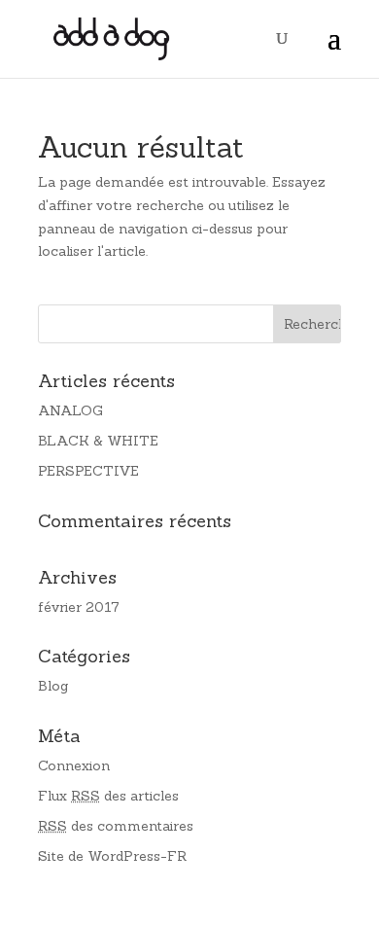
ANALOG (70, 410)
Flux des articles (108, 795)
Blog (53, 685)
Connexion (74, 765)
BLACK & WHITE (98, 440)
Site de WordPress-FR (112, 856)
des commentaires (115, 826)
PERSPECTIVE (88, 471)
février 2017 (79, 607)
